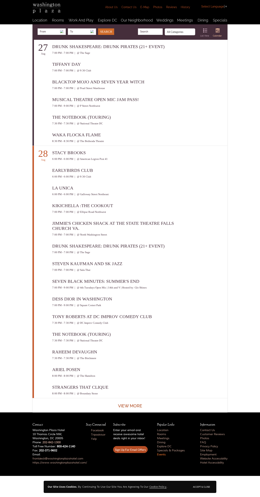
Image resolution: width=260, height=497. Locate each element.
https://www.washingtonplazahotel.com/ (59, 463)
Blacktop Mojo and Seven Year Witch (98, 81)
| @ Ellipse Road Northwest (90, 211)
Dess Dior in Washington (82, 298)
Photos (157, 7)
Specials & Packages (171, 450)
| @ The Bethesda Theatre (89, 141)
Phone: (46, 442)
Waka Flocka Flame (76, 134)
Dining (203, 20)
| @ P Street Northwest (87, 105)
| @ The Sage (82, 52)
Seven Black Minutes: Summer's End (95, 281)
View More (130, 405)
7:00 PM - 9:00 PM (62, 105)
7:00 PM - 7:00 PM (62, 52)
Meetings (185, 20)
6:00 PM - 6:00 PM (62, 158)
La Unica (62, 187)
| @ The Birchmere (85, 358)
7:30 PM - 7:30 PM (62, 123)
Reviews (171, 7)
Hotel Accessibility (212, 463)
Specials (220, 20)
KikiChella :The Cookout (82, 205)
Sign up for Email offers (130, 449)
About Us (111, 7)
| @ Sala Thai (82, 269)
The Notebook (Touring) (81, 117)
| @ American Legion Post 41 (91, 158)
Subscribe (119, 424)
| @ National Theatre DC (88, 123)
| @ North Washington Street (90, 234)
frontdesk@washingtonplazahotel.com (57, 458)
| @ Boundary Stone (86, 393)
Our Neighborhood (137, 20)
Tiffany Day (66, 64)
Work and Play (81, 20)
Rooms (58, 20)
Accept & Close (201, 487)
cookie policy (158, 486)
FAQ (203, 442)
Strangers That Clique (80, 387)
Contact (37, 424)
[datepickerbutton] (62, 31)
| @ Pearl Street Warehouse (89, 88)
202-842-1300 (51, 442)
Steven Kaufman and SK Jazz (87, 263)
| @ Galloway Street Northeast (91, 194)
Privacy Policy (209, 446)
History (185, 7)
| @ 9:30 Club (82, 70)
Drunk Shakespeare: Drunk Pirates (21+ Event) (108, 46)
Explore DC (107, 20)
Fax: (44, 450)
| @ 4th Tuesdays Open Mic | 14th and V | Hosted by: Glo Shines (110, 287)
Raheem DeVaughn (74, 351)
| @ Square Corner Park (87, 305)
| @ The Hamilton (84, 375)
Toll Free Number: (53, 446)
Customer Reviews (212, 434)
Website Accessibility (214, 458)
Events (161, 454)
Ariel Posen (66, 369)
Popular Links (165, 424)
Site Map (206, 450)
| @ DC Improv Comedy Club (91, 322)
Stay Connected (96, 424)
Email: (55, 459)
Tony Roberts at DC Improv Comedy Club (102, 316)
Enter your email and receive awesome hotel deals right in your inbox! (129, 434)
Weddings (164, 20)
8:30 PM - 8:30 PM (62, 141)
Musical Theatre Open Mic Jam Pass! (95, 99)
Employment (208, 454)
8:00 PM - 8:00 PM (62, 375)
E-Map (144, 7)
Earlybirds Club (72, 170)
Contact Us (128, 7)
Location (39, 20)
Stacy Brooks (69, 152)
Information (207, 424)
